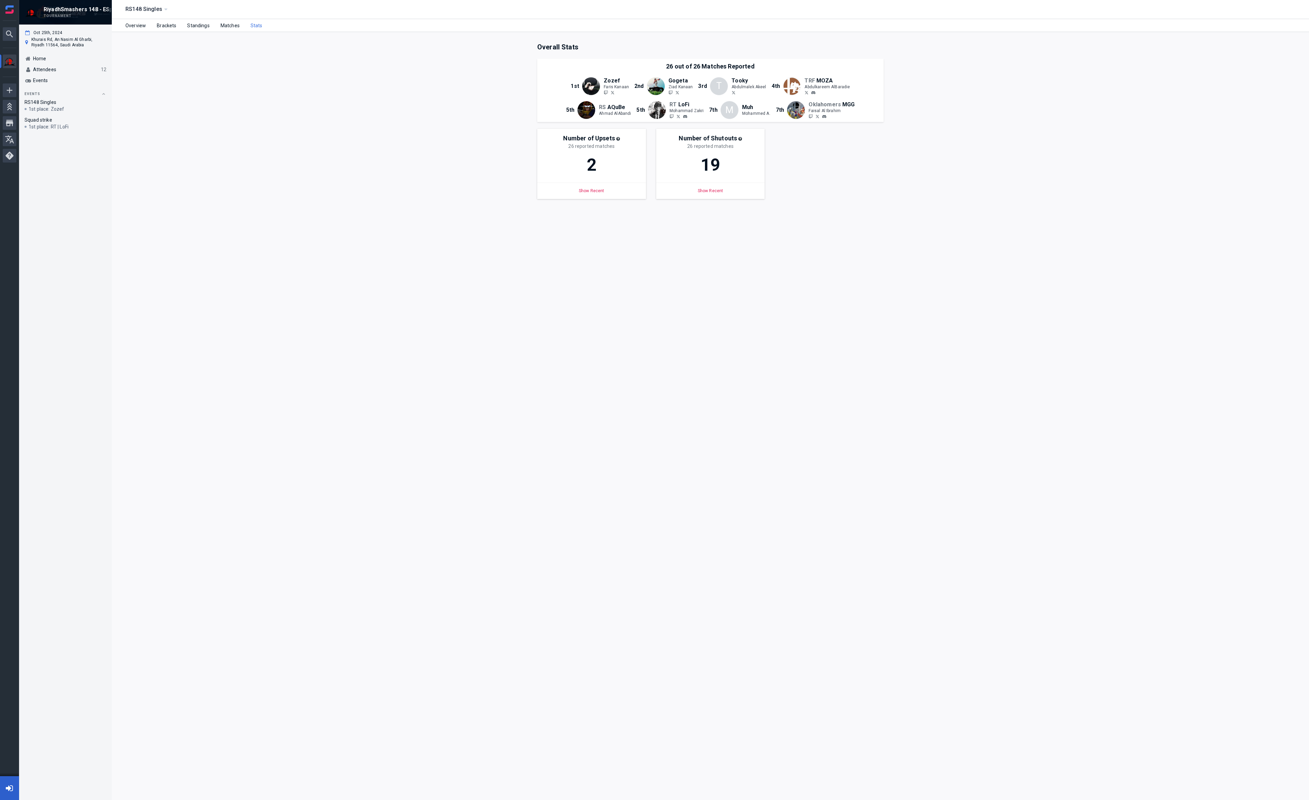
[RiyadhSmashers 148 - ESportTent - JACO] (9, 62)
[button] (618, 139)
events (32, 94)
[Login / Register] (9, 788)
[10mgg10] (824, 116)
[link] (813, 92)
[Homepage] (9, 9)
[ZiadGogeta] (677, 92)
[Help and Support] (9, 156)
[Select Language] (9, 139)
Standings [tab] (198, 25)
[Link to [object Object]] (593, 86)
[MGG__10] (817, 116)
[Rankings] (9, 106)
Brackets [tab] (166, 25)
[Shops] (9, 123)
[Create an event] (9, 90)
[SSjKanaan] (670, 92)
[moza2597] (813, 92)
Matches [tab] (230, 25)
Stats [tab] (256, 25)
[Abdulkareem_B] (806, 92)
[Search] (9, 34)
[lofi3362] (685, 116)
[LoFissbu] (678, 116)
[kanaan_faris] (613, 92)
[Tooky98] (734, 92)
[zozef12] (606, 92)
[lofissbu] (671, 116)
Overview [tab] (135, 25)
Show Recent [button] (591, 190)
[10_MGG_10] (811, 116)
